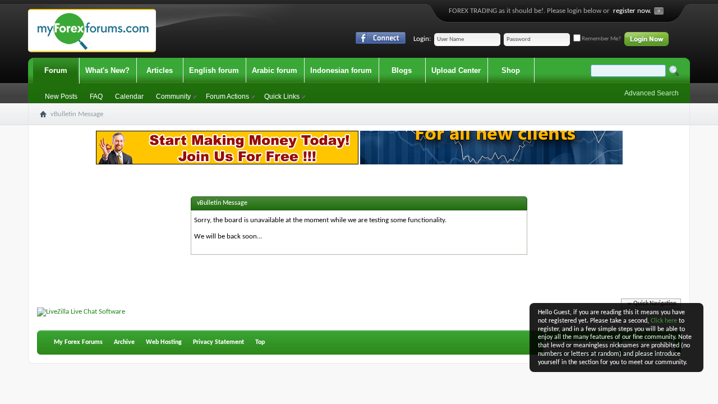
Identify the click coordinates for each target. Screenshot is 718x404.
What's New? (107, 70)
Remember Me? (601, 39)
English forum (214, 70)
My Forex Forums (78, 342)
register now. (632, 11)
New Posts (61, 96)
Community (173, 96)
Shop (510, 70)
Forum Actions (227, 96)
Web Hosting (164, 342)
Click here (664, 321)
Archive (124, 342)
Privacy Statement (218, 342)
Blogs (402, 70)
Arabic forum (274, 70)
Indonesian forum (341, 70)
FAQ (96, 96)
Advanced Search (651, 93)
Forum (55, 70)
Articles (159, 70)
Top (260, 342)
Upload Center (456, 70)
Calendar (129, 96)
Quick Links (282, 96)
